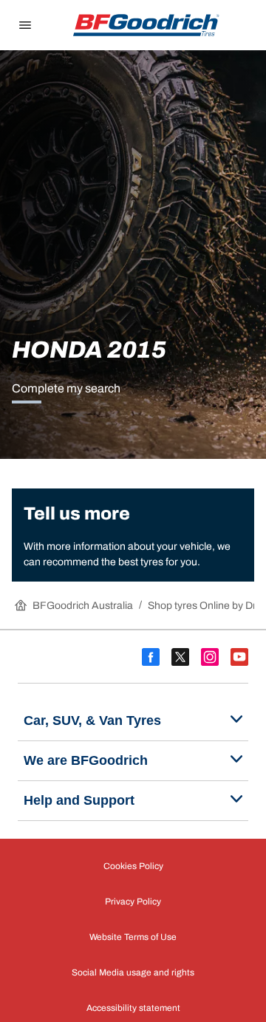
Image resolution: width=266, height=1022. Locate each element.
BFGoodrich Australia (83, 605)
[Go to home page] (146, 25)
